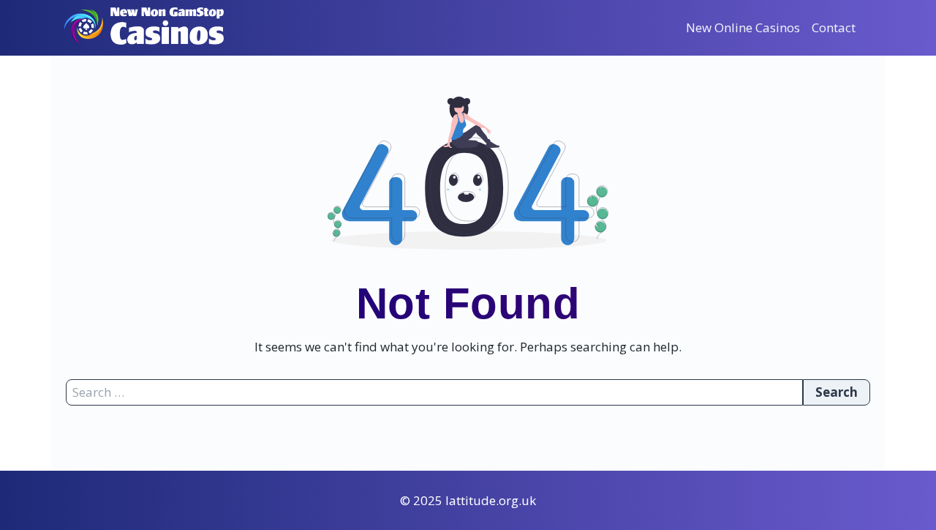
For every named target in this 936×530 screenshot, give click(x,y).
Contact (834, 27)
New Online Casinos (743, 27)
